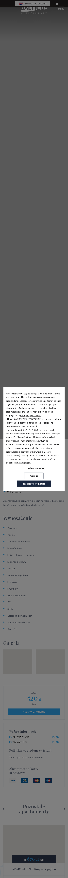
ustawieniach (23, 462)
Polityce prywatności (30, 415)
